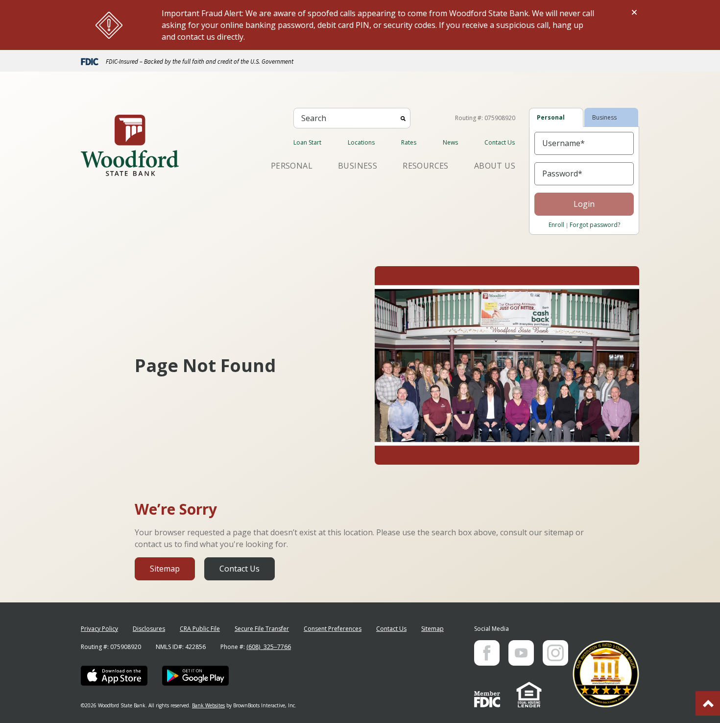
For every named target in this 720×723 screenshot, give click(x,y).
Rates (408, 142)
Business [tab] (604, 117)
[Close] (634, 12)
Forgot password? (595, 225)
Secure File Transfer (262, 628)
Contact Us (499, 142)
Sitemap (165, 568)
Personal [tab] (551, 117)
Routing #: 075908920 (485, 118)
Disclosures (149, 628)
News (450, 142)
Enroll (556, 225)
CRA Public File (200, 628)
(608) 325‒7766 (268, 647)
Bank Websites (208, 705)
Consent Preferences (332, 628)
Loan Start (307, 142)
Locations (361, 142)
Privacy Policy (99, 628)
